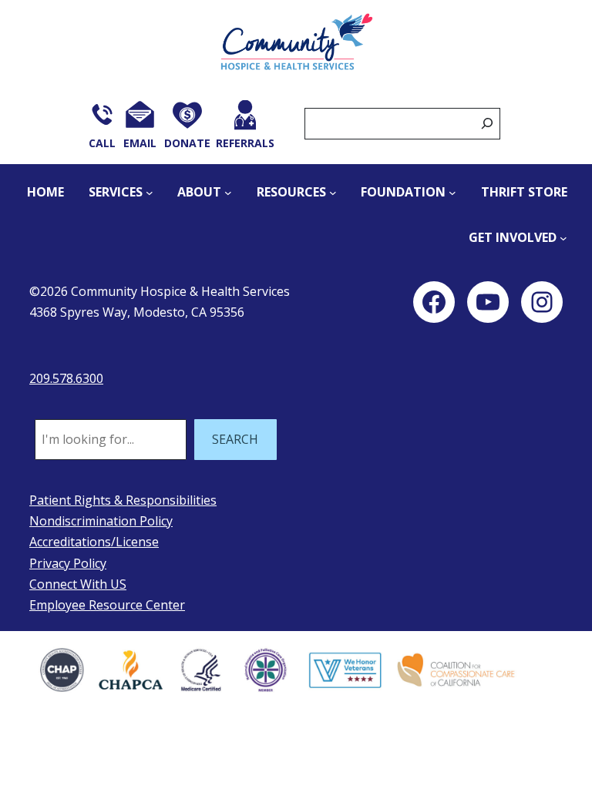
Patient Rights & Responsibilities (123, 500)
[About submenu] (228, 192)
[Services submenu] (149, 192)
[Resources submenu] (333, 192)
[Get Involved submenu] (563, 238)
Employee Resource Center (107, 604)
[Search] (487, 124)
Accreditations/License (94, 541)
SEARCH (235, 439)
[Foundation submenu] (452, 192)
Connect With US (77, 584)
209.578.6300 (66, 378)
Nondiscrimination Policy (101, 520)
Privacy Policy (67, 563)
